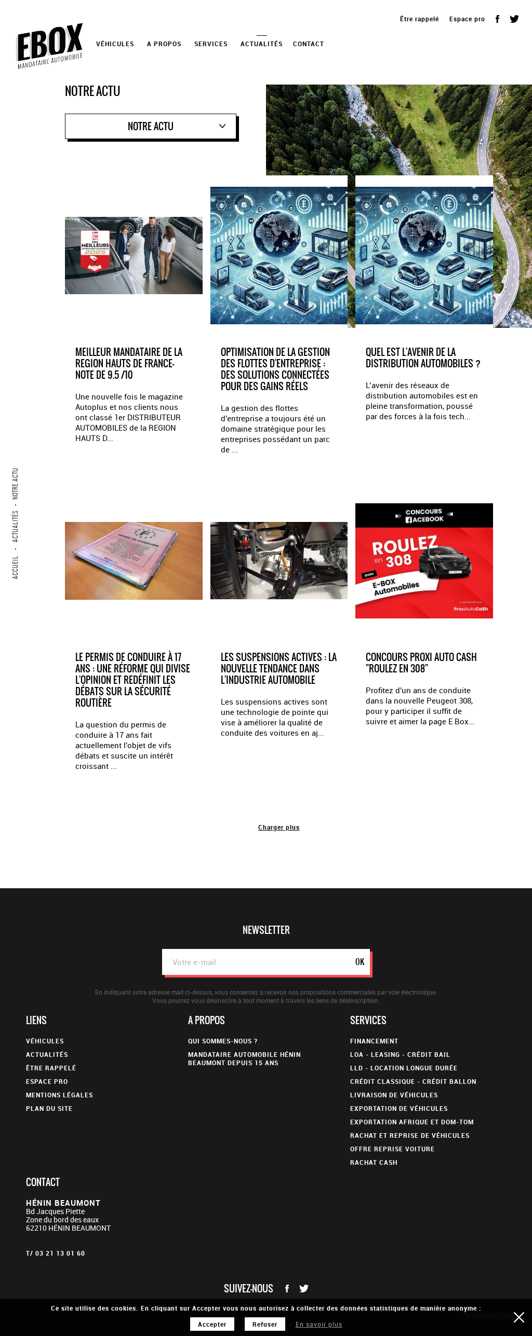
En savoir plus (319, 1324)
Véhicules (45, 1041)
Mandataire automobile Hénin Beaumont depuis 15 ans (244, 1058)
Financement (374, 1041)
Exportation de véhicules (399, 1108)
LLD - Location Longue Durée (404, 1068)
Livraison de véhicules (394, 1095)
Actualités (262, 43)
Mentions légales (59, 1095)
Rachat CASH (373, 1162)
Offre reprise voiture (392, 1149)
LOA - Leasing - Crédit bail (400, 1054)
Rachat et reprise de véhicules (410, 1135)
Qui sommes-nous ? (223, 1041)
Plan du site (49, 1108)
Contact (308, 43)
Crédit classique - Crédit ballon (413, 1081)
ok (359, 962)
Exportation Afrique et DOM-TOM (412, 1122)
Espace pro (467, 19)
